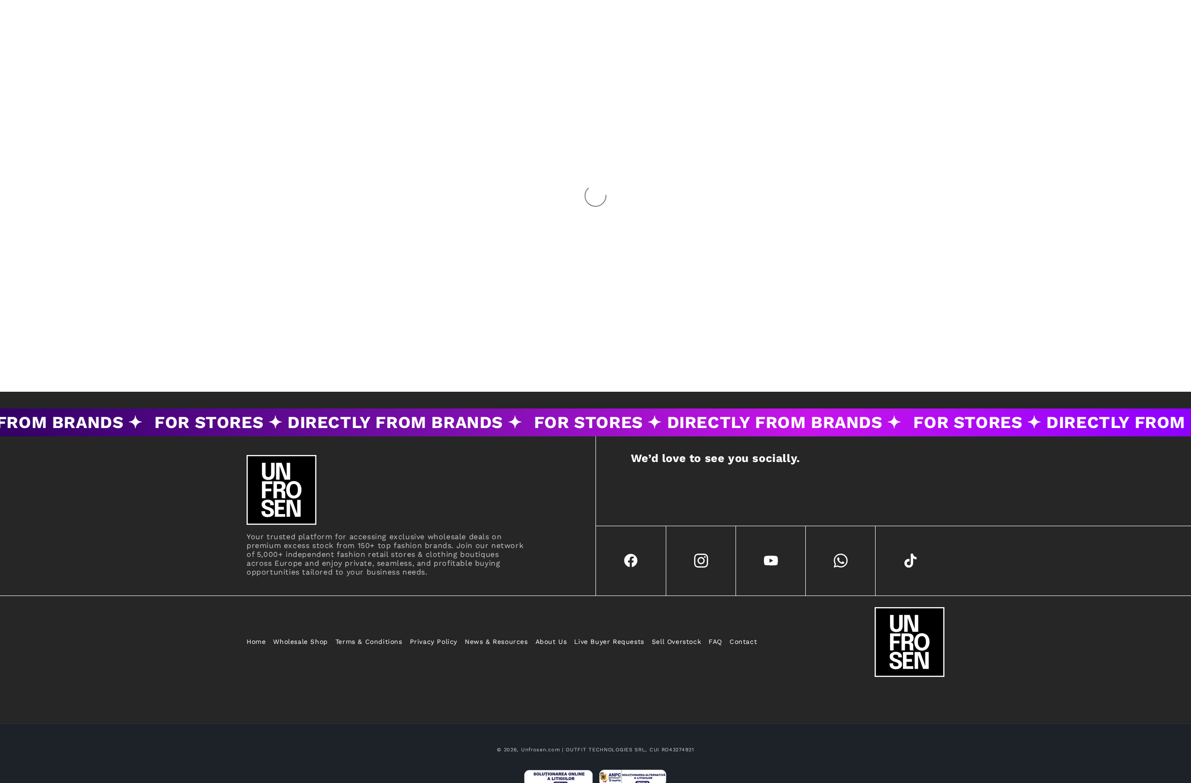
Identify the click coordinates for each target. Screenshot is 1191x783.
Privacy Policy (433, 641)
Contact (743, 641)
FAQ (715, 641)
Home (256, 641)
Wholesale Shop (300, 641)
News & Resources (496, 641)
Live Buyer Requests (609, 641)
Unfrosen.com (540, 750)
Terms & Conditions (368, 641)
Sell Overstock (676, 641)
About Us (551, 641)
